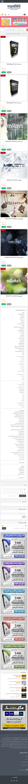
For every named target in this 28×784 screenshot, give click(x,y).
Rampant (22, 472)
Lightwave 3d (21, 324)
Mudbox (22, 335)
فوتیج (23, 399)
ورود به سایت (22, 496)
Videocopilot (21, 474)
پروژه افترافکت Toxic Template (17, 452)
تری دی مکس (22, 363)
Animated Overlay (19, 415)
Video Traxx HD (20, 451)
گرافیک (23, 400)
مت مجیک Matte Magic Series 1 (14, 103)
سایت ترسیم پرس (24, 765)
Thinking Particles (19, 351)
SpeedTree (21, 345)
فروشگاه (23, 33)
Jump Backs (21, 433)
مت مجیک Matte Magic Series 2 (14, 64)
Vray (23, 353)
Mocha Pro (21, 332)
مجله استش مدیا (21, 478)
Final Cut (22, 319)
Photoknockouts (20, 439)
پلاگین (23, 394)
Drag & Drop (21, 422)
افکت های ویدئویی (21, 384)
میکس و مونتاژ (21, 405)
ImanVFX (15, 777)
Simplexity (21, 443)
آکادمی (26, 759)
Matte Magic (21, 435)
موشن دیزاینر (22, 457)
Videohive (21, 392)
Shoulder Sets (20, 441)
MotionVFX (21, 471)
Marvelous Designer (19, 327)
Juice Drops (21, 431)
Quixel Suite (21, 338)
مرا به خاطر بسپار (12, 496)
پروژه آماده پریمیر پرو (20, 387)
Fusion (22, 322)
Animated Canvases (19, 412)
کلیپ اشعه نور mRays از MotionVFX (14, 141)
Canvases (21, 420)
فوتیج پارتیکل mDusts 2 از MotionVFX (14, 257)
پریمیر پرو (22, 360)
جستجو (23, 517)
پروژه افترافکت (21, 389)
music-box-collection (18, 438)
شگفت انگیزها (21, 462)
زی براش (22, 366)
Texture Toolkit (20, 446)
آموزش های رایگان (24, 762)
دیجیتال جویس (21, 410)
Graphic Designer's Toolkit (17, 430)
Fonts (22, 428)
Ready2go (21, 391)
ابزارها (23, 382)
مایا (23, 373)
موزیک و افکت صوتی (20, 404)
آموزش (23, 313)
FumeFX (22, 321)
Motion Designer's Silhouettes (16, 436)
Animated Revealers (19, 417)
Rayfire (22, 340)
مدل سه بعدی (21, 402)
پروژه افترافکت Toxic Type (19, 454)
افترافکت (22, 358)
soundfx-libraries (19, 444)
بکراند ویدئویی (21, 386)
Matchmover (21, 330)
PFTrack (22, 337)
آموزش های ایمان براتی (20, 356)
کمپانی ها (22, 466)
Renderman (21, 343)
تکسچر (23, 397)
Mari (23, 326)
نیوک (23, 377)
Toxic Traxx (21, 449)
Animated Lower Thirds (18, 414)
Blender (22, 317)
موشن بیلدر (22, 376)
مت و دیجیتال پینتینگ (20, 374)
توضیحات (9, 72)
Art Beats (21, 468)
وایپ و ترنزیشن (21, 459)
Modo (23, 334)
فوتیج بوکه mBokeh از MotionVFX (14, 296)
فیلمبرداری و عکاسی (20, 371)
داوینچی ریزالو (21, 364)
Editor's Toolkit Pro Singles (17, 425)
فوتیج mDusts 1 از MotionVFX (14, 180)
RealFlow (21, 342)
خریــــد (3, 72)
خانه (26, 33)
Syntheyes (21, 350)
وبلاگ (26, 756)
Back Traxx (21, 418)
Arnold (22, 316)
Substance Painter (19, 348)
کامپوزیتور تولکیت (21, 456)
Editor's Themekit (19, 423)
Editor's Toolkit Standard (17, 427)
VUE (23, 355)
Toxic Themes (21, 448)
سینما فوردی (22, 368)
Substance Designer (19, 347)
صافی (4, 528)
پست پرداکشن (21, 361)
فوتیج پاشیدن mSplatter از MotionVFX (14, 219)
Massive (22, 329)
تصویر (23, 395)
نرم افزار (22, 407)
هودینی (23, 379)
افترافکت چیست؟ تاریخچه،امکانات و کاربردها (14, 30)
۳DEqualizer (21, 314)
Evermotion (21, 469)
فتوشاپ (22, 369)
